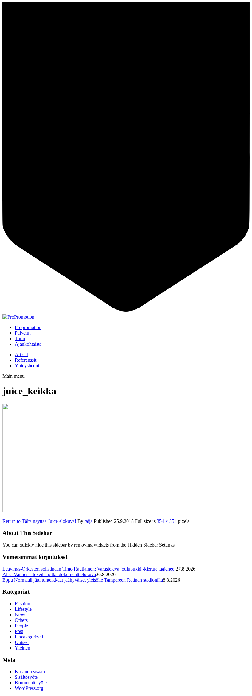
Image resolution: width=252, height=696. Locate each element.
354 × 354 (167, 521)
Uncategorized (29, 636)
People (21, 625)
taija (89, 521)
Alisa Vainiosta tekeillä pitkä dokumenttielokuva (49, 574)
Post (19, 631)
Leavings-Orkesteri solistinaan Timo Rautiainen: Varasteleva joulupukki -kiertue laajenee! (89, 568)
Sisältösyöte (26, 677)
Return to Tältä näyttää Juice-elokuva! (39, 521)
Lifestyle (23, 609)
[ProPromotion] (18, 317)
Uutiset (22, 642)
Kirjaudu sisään (30, 671)
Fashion (22, 603)
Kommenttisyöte (31, 682)
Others (21, 620)
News (20, 614)
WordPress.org (29, 688)
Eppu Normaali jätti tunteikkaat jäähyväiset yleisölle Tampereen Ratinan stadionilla (82, 580)
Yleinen (22, 647)
